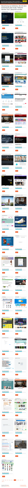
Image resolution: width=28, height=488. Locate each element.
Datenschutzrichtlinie (23, 485)
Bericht (4, 28)
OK (24, 1)
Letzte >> (3, 481)
